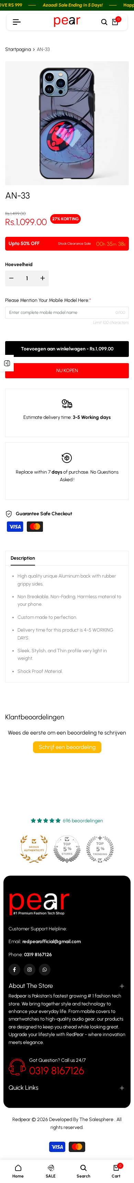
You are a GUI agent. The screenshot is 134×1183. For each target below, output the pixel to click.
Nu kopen (67, 370)
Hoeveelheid (19, 264)
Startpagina (18, 49)
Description (23, 558)
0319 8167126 (56, 1070)
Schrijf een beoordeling (67, 747)
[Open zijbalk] (7, 363)
